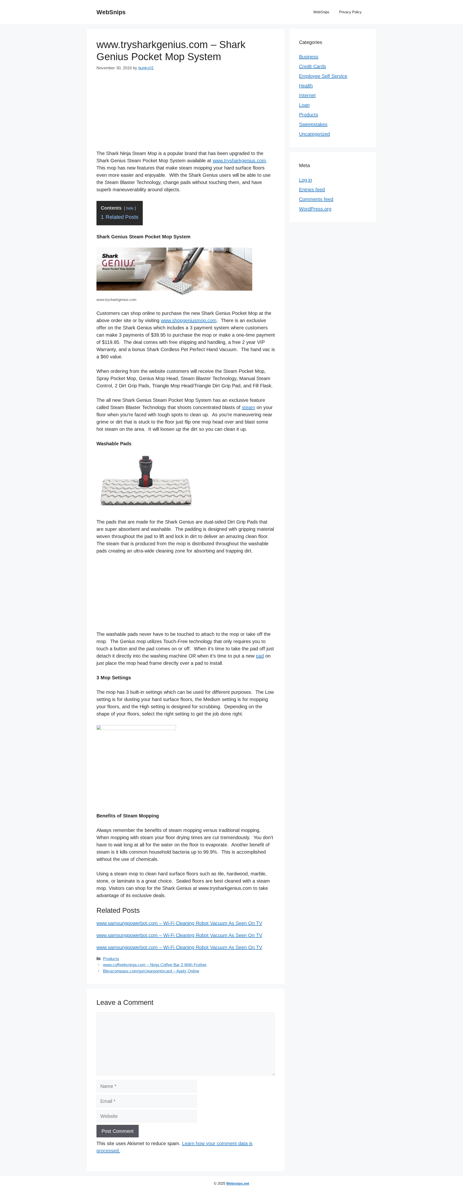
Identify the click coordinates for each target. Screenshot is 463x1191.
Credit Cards (312, 66)
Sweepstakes (313, 124)
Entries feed (312, 189)
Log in (305, 180)
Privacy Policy (350, 12)
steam (248, 407)
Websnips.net (237, 1183)
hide (130, 208)
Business (308, 56)
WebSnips (111, 12)
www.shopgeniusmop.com (189, 320)
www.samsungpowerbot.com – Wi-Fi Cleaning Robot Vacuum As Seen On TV (179, 923)
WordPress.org (315, 209)
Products (111, 959)
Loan (304, 105)
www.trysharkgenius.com (239, 160)
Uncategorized (314, 134)
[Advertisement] (186, 115)
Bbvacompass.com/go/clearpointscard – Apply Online (151, 971)
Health (306, 85)
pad (260, 656)
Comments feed (316, 199)
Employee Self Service (323, 76)
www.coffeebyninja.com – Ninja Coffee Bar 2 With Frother (155, 965)
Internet (307, 95)
